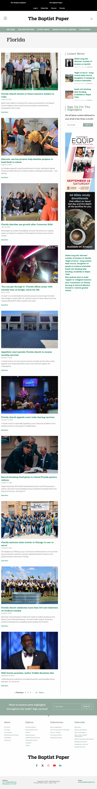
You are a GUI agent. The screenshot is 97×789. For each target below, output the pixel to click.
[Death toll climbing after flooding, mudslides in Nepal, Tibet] (69, 95)
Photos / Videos (55, 732)
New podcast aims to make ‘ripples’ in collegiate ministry (78, 278)
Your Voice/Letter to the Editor (59, 730)
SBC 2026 (11, 29)
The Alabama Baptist (18, 3)
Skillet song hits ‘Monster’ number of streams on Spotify (83, 61)
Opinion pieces (30, 735)
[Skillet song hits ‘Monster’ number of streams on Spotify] (69, 63)
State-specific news (31, 730)
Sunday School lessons (32, 738)
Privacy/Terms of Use (40, 783)
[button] (91, 19)
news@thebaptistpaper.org (86, 782)
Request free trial (80, 747)
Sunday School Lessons (64, 29)
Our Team (7, 730)
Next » (41, 692)
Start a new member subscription (81, 735)
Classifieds (84, 29)
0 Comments (89, 67)
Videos (27, 745)
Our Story (7, 727)
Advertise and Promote (11, 735)
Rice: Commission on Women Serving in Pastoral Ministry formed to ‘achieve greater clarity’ (77, 287)
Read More (4, 112)
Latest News (43, 29)
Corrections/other (56, 735)
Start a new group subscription (84, 739)
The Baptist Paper (55, 3)
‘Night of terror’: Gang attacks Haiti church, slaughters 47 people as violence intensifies (84, 77)
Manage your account (81, 744)
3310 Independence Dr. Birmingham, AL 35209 (9, 783)
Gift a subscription (80, 732)
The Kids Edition (26, 29)
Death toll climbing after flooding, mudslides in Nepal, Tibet (82, 93)
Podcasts (28, 743)
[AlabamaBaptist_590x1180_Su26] (80, 162)
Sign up (88, 125)
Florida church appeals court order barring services (28, 417)
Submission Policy (56, 738)
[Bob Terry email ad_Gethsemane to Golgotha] (80, 221)
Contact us (7, 740)
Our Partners (8, 732)
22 (36, 692)
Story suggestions (56, 727)
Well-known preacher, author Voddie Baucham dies (27, 673)
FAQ (55, 783)
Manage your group (81, 742)
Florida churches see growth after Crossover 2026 (27, 224)
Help (50, 783)
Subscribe (78, 727)
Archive (27, 732)
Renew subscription (81, 730)
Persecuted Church (31, 740)
